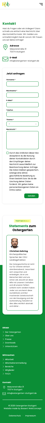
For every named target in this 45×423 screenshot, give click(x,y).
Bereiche (9, 366)
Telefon (9, 110)
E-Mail (9, 100)
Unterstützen (11, 346)
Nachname (11, 91)
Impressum (30, 415)
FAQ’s (7, 373)
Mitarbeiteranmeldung (15, 363)
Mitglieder (9, 370)
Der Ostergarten (13, 332)
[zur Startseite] (6, 4)
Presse (8, 339)
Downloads (10, 342)
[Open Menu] (41, 4)
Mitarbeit (9, 359)
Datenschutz (15, 415)
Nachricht (11, 129)
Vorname (10, 80)
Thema (10, 119)
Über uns (9, 335)
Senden (31, 195)
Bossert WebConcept (31, 408)
